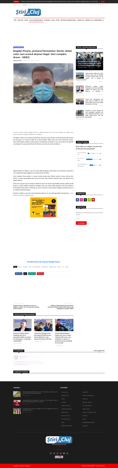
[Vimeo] (98, 5)
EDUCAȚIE (21, 20)
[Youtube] (100, 5)
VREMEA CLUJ (89, 20)
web (30, 266)
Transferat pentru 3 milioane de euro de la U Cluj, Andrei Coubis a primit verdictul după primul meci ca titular (40, 401)
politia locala (44, 266)
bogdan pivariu (52, 266)
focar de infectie (36, 266)
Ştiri (15, 20)
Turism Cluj (80, 20)
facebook (25, 266)
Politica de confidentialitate (88, 465)
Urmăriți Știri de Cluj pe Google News (43, 262)
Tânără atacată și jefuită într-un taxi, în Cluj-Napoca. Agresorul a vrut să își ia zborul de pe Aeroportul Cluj (40, 392)
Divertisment (98, 20)
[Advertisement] (75, 12)
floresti (19, 266)
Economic (47, 20)
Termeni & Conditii (100, 465)
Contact (25, 5)
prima (59, 266)
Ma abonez (81, 223)
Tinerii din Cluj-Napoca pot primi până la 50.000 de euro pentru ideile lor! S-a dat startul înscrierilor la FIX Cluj (94, 102)
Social (26, 20)
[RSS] (103, 5)
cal (63, 266)
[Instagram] (93, 5)
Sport (57, 20)
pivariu (66, 266)
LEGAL (53, 20)
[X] (95, 5)
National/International (68, 20)
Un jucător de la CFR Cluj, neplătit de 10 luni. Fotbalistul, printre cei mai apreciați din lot (40, 409)
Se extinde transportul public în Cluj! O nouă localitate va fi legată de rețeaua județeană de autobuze (89, 63)
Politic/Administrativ (36, 20)
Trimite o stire (31, 5)
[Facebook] (90, 5)
